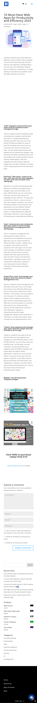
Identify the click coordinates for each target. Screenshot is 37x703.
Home (6, 680)
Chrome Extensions (10, 650)
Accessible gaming (10, 638)
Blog (5, 691)
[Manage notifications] (32, 698)
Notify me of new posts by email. (17, 543)
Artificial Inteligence (10, 647)
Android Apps (8, 641)
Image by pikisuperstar (14, 466)
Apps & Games (9, 687)
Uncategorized (8, 659)
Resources (8, 684)
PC (5, 656)
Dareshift (9, 24)
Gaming (6, 653)
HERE (14, 454)
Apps (24, 24)
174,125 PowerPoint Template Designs (15, 378)
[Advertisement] (18, 100)
